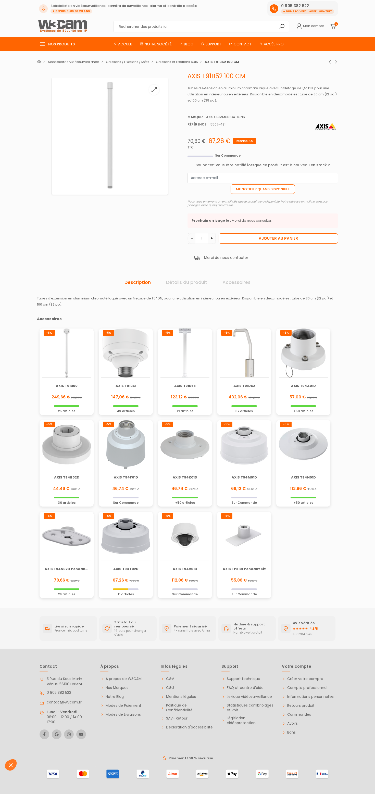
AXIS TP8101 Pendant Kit (244, 568)
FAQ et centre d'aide (245, 687)
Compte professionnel (307, 687)
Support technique (243, 678)
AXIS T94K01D (185, 477)
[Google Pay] (262, 774)
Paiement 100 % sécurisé (191, 758)
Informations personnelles (310, 696)
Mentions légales (181, 696)
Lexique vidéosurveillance (249, 696)
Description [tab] (137, 282)
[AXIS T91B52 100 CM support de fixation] (110, 135)
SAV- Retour (177, 718)
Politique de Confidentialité (179, 708)
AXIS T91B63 (185, 385)
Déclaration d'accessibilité (189, 727)
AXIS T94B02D (66, 477)
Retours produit (301, 705)
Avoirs (292, 723)
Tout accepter (85, 768)
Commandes (299, 714)
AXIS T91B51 (126, 385)
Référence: (197, 124)
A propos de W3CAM (124, 678)
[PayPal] (142, 774)
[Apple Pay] (232, 774)
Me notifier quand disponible (263, 189)
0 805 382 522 (59, 692)
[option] (110, 136)
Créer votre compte (305, 678)
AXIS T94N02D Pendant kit (69, 568)
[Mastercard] (82, 774)
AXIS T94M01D (244, 477)
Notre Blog (115, 696)
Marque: (195, 117)
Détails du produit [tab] (186, 282)
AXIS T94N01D (303, 477)
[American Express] (112, 774)
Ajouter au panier (278, 238)
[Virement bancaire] (292, 774)
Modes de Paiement (123, 705)
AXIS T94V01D (185, 568)
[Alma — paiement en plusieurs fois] (172, 774)
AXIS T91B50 (67, 385)
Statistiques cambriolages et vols (250, 708)
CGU (170, 687)
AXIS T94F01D (126, 477)
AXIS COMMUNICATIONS (225, 117)
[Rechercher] (282, 26)
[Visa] (53, 774)
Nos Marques (117, 687)
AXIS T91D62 (244, 385)
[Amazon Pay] (202, 774)
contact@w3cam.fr (64, 702)
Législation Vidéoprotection (241, 721)
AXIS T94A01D (303, 385)
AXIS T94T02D (126, 568)
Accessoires (236, 282)
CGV (170, 678)
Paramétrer (32, 768)
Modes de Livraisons (123, 714)
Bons (291, 732)
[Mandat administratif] (322, 774)
